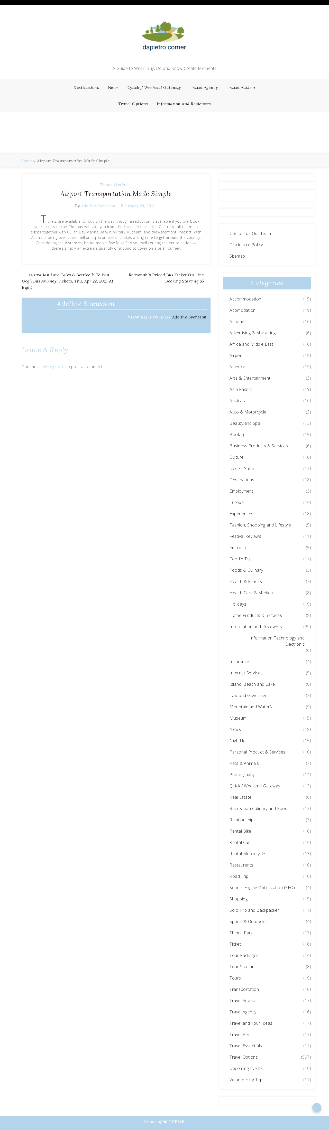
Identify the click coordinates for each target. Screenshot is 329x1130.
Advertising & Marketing (253, 333)
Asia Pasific (241, 389)
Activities (238, 321)
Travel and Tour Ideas (251, 1023)
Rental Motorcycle (247, 853)
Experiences (241, 513)
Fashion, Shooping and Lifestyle (260, 525)
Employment (241, 491)
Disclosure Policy (246, 245)
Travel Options (133, 103)
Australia (238, 400)
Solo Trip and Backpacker (254, 910)
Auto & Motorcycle (248, 412)
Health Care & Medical (252, 593)
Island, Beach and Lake (252, 684)
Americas (239, 367)
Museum (238, 718)
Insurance (239, 661)
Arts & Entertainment (250, 378)
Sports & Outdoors (248, 921)
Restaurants (241, 865)
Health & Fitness (246, 581)
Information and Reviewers (184, 103)
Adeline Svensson (98, 205)
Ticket (235, 944)
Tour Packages (244, 955)
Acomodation (243, 310)
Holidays (238, 604)
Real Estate (241, 797)
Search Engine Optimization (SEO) (262, 887)
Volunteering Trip (246, 1079)
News (113, 87)
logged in (56, 366)
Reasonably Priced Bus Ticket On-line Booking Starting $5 (166, 278)
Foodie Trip (241, 559)
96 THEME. (174, 1121)
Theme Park (241, 933)
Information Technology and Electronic (277, 641)
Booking (237, 434)
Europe (237, 502)
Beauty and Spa (245, 423)
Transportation (244, 989)
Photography (242, 774)
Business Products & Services (259, 446)
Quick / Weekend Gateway (154, 87)
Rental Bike (240, 831)
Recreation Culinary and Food (258, 808)
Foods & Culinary (246, 570)
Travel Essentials (246, 1046)
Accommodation (245, 299)
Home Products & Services (256, 615)
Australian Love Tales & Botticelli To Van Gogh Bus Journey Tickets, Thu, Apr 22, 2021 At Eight (67, 281)
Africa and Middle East (251, 344)
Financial (238, 547)
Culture (237, 457)
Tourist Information (141, 226)
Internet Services (246, 673)
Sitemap (237, 256)
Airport (236, 355)
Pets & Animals (244, 763)
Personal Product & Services (258, 752)
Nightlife (238, 740)
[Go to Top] (316, 1107)
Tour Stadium (242, 966)
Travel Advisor (241, 87)
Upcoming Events (246, 1068)
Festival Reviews (245, 536)
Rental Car (240, 842)
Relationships (243, 820)
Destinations (86, 87)
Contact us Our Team (250, 233)
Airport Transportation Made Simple (116, 194)
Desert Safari (242, 468)
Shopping (239, 899)
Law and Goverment (249, 695)
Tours (235, 978)
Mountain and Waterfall (252, 707)
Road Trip (239, 876)
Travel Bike (240, 1034)
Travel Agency (204, 87)
